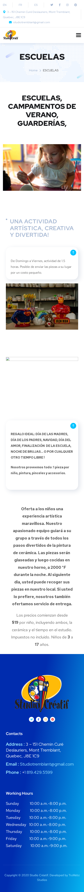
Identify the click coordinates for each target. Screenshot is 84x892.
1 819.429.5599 (38, 772)
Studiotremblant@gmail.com (47, 764)
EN (4, 5)
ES (36, 5)
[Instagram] (45, 719)
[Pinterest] (52, 719)
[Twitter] (31, 719)
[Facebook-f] (38, 719)
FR (20, 5)
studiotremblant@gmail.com (31, 22)
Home (33, 70)
